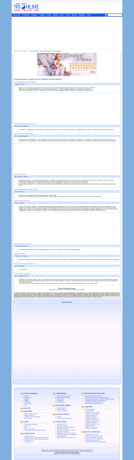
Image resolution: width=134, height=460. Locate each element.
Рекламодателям (66, 449)
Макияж (26, 396)
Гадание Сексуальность (93, 424)
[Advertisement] (67, 33)
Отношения (25, 15)
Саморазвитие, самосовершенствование (36, 437)
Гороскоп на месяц (62, 426)
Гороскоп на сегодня (63, 431)
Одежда (26, 399)
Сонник (49, 15)
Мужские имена (61, 408)
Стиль (68, 15)
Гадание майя (90, 411)
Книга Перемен (90, 409)
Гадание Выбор (90, 425)
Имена (55, 15)
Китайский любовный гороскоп (95, 402)
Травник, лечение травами (32, 417)
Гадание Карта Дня (91, 415)
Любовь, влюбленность (63, 396)
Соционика (27, 442)
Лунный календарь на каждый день (67, 434)
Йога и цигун (28, 418)
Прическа (27, 402)
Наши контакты (45, 449)
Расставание (60, 402)
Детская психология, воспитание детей (36, 439)
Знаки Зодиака (61, 436)
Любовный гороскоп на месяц (65, 427)
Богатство (27, 426)
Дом (25, 427)
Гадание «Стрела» (91, 417)
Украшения (27, 397)
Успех (89, 15)
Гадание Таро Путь (91, 422)
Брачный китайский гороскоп (94, 403)
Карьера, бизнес (29, 428)
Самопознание (28, 436)
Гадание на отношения (92, 412)
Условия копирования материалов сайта (82, 449)
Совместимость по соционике (94, 439)
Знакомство (60, 400)
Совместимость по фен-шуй (94, 436)
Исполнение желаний (30, 424)
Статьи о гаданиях (91, 428)
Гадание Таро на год (92, 427)
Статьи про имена (62, 411)
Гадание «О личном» (92, 419)
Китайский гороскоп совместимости (96, 400)
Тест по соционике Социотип (94, 437)
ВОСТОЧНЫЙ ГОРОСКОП (94, 393)
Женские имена (61, 409)
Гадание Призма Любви (93, 414)
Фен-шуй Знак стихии (92, 434)
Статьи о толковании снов (64, 418)
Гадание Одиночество (92, 418)
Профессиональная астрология (66, 437)
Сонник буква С (23, 51)
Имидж (26, 400)
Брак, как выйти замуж (63, 397)
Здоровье (82, 15)
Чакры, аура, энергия (30, 414)
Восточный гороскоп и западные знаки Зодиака (100, 399)
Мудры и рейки (28, 415)
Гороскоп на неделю (63, 428)
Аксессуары (27, 403)
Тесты (62, 15)
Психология (16, 15)
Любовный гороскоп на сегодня (66, 433)
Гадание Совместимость (93, 421)
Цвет (25, 405)
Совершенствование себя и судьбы (35, 430)
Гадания (42, 15)
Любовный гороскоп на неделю (66, 430)
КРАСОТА (27, 408)
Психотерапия (28, 440)
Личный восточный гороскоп (94, 396)
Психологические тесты (93, 440)
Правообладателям (55, 449)
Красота (74, 15)
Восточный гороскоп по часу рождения (97, 397)
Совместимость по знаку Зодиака (95, 442)
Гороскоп (34, 15)
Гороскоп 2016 (61, 424)
